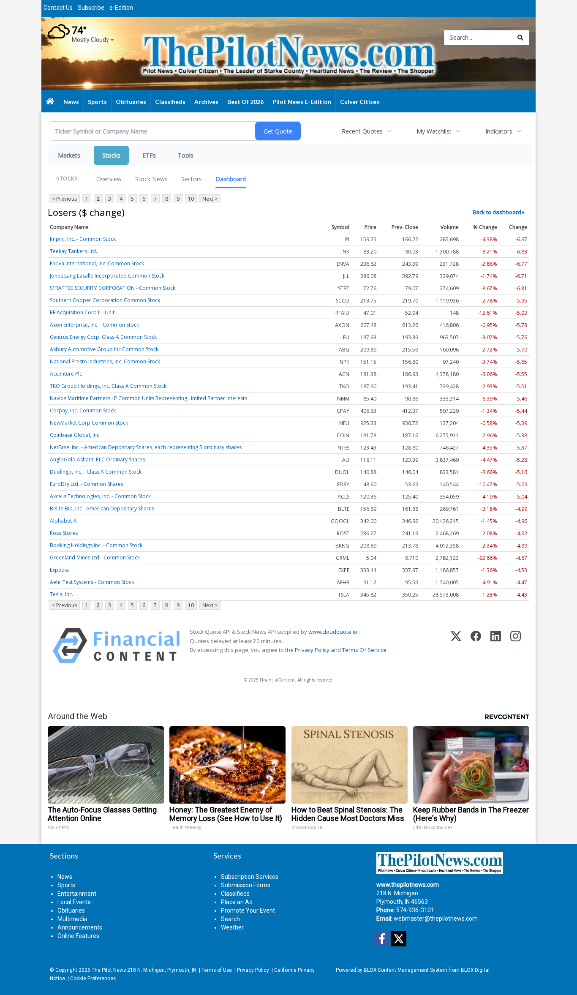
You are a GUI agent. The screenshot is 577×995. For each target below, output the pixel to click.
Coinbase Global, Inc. (75, 435)
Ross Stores (64, 533)
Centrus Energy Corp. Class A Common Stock (103, 337)
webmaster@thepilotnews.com (436, 918)
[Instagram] (515, 645)
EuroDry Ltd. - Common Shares (86, 484)
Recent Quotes (362, 131)
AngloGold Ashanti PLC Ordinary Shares (97, 459)
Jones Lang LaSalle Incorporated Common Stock (107, 275)
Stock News (151, 179)
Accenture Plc (66, 373)
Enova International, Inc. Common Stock (97, 263)
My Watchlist (434, 131)
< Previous (64, 198)
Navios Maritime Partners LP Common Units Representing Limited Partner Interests (148, 398)
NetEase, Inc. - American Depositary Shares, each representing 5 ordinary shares (146, 447)
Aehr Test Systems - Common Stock (92, 582)
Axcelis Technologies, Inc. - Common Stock (100, 496)
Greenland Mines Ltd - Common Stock (95, 557)
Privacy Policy (312, 650)
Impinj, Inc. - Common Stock (83, 239)
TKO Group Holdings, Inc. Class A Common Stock (108, 386)
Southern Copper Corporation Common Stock (105, 300)
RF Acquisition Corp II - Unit (82, 312)
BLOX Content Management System (405, 970)
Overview (109, 179)
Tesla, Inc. (61, 594)
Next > (210, 198)
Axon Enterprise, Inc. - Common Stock (94, 324)
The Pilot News (109, 970)
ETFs (149, 155)
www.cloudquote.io (332, 631)
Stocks (111, 155)
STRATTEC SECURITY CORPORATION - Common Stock (112, 288)
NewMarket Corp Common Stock (89, 422)
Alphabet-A (63, 520)
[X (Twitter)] (456, 645)
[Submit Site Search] (520, 37)
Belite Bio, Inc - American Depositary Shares (102, 508)
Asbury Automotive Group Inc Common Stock (104, 349)
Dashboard (230, 179)
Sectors (191, 179)
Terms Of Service (364, 650)
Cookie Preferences (93, 978)
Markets (69, 155)
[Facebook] (475, 645)
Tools (185, 155)
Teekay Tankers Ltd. (73, 251)
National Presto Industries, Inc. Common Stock (105, 361)
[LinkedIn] (495, 645)
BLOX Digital (475, 970)
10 (191, 198)
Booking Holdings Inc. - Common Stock (96, 545)
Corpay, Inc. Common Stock (83, 410)
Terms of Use (216, 970)
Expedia (59, 569)
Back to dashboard (497, 212)
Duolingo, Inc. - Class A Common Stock (96, 471)
